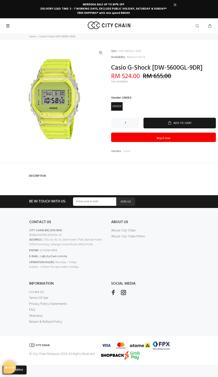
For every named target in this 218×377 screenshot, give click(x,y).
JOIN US (125, 201)
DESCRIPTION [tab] (37, 175)
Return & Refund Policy (45, 322)
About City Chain (123, 230)
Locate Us (36, 292)
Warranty (36, 316)
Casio (126, 151)
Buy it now (163, 138)
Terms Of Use (38, 298)
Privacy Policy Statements (48, 304)
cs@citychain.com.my (53, 256)
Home (32, 36)
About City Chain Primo (128, 236)
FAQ (32, 310)
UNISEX (117, 106)
